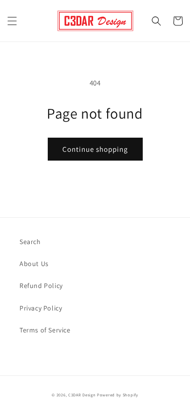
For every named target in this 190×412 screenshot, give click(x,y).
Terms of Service (45, 330)
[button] (12, 21)
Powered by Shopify (117, 394)
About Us (34, 263)
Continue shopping (95, 149)
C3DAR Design (81, 394)
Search (30, 241)
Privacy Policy (40, 308)
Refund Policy (41, 285)
